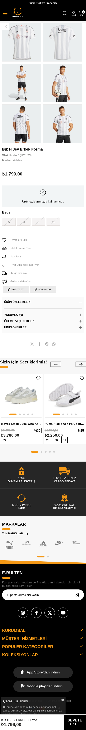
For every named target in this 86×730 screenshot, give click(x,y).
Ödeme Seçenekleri (19, 321)
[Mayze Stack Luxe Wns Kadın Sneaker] (21, 395)
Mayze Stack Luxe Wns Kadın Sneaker (21, 423)
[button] (12, 414)
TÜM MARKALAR (12, 533)
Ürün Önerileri (15, 327)
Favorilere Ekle (38, 378)
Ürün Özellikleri (17, 302)
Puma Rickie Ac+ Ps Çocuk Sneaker (65, 423)
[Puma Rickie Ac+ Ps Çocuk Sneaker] (65, 395)
